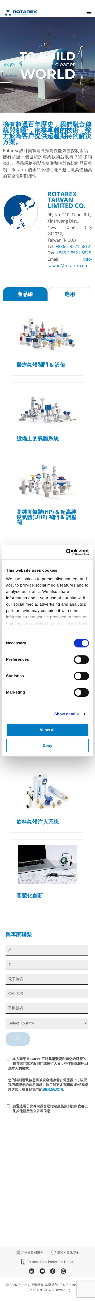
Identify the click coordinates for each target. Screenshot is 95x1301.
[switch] (81, 659)
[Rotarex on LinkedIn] (31, 1272)
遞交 (17, 1038)
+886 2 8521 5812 (72, 246)
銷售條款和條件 (32, 1252)
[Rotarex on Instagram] (63, 1272)
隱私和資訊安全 (68, 1252)
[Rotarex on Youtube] (42, 1272)
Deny (48, 745)
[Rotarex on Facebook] (52, 1272)
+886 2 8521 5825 (73, 253)
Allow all (48, 730)
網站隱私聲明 (52, 1089)
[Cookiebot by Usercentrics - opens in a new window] (67, 552)
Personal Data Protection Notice (50, 1261)
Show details (66, 714)
